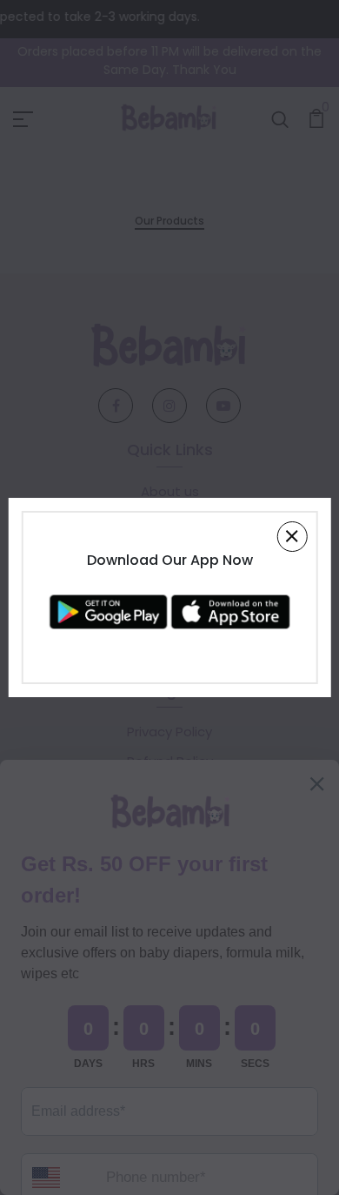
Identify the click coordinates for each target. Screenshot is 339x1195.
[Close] (291, 536)
